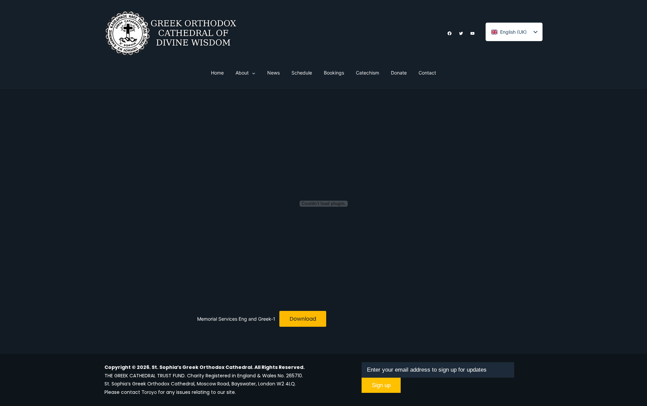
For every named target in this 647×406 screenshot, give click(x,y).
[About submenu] (253, 73)
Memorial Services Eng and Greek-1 (236, 319)
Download (302, 319)
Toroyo (149, 392)
